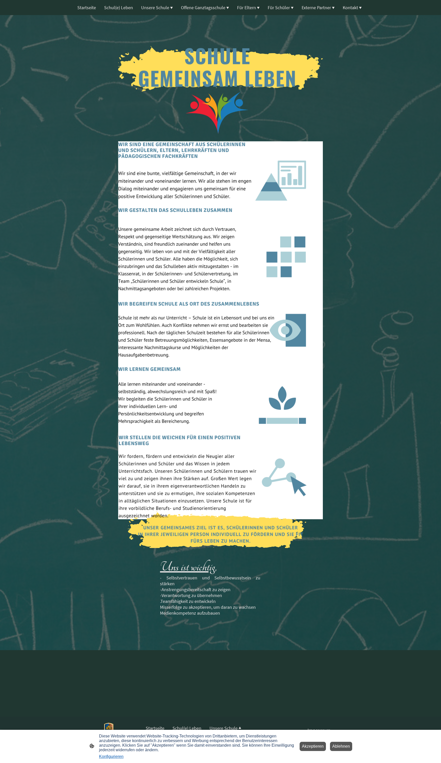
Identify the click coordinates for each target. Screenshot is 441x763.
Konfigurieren (111, 756)
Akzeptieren (313, 746)
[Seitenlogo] (108, 729)
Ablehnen (341, 746)
